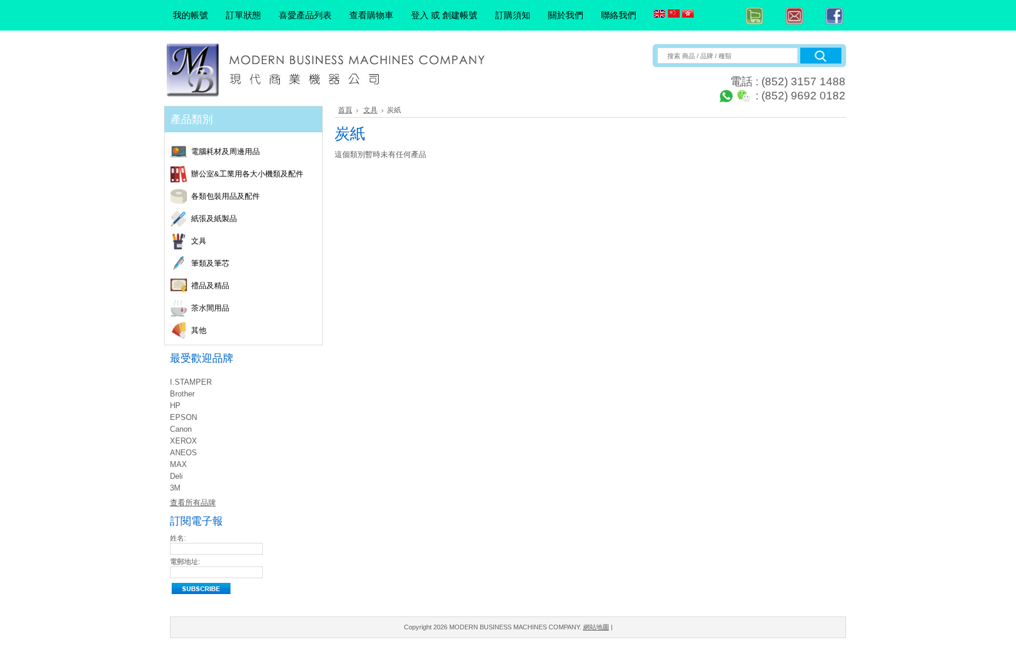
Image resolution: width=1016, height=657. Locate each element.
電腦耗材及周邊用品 (225, 152)
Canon (181, 429)
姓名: (178, 538)
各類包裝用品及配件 (225, 197)
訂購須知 (512, 15)
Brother (182, 393)
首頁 (345, 110)
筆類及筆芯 (210, 264)
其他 (198, 331)
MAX (178, 464)
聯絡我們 (618, 15)
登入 (420, 15)
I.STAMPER (191, 382)
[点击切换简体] (674, 14)
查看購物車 (371, 15)
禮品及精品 (210, 286)
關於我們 (565, 15)
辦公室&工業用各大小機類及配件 (247, 174)
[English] (660, 14)
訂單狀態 (243, 15)
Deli (176, 476)
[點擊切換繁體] (688, 14)
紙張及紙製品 (214, 219)
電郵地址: (185, 561)
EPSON (183, 417)
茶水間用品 (210, 309)
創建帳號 (459, 15)
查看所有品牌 (193, 502)
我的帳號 (190, 15)
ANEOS (183, 452)
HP (175, 405)
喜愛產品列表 (305, 15)
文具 (198, 241)
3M (175, 487)
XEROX (183, 440)
